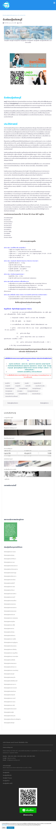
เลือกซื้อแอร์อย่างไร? (9, 438)
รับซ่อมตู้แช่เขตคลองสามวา (11, 566)
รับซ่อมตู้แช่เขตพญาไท (9, 677)
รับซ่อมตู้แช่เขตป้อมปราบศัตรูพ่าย (12, 719)
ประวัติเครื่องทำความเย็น (10, 469)
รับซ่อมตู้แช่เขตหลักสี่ (9, 583)
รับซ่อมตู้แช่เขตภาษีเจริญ (10, 649)
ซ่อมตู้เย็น (27, 383)
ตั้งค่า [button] (4, 827)
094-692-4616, (21, 756)
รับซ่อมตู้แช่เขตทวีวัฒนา (10, 559)
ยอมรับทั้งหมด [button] (10, 827)
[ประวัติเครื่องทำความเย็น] (27, 474)
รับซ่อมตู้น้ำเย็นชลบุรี (36, 388)
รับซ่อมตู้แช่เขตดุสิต (9, 712)
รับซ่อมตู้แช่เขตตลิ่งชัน (9, 660)
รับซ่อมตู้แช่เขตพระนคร (9, 716)
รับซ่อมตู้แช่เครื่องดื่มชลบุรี (32, 391)
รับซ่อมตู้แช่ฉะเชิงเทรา (12, 403)
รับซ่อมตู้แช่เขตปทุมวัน (9, 695)
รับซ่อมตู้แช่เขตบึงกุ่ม (9, 632)
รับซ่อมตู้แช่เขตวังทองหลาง (11, 569)
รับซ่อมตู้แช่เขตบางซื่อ (9, 625)
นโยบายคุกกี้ (5, 825)
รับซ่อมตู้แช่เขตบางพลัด (10, 639)
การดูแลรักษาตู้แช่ (8, 417)
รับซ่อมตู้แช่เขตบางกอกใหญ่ (11, 670)
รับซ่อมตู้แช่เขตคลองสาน (10, 663)
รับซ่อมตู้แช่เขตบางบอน (10, 552)
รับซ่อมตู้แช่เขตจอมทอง (10, 604)
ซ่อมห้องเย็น (28, 386)
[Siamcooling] (6, 5)
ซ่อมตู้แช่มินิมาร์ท (7, 775)
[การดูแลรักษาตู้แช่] (27, 422)
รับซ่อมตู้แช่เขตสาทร (9, 628)
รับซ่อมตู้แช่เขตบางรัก (9, 705)
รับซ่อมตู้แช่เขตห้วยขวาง (10, 667)
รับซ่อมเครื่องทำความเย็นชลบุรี (11, 396)
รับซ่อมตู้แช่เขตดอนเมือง (10, 600)
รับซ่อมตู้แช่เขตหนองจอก (10, 709)
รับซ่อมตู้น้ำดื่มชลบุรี (23, 388)
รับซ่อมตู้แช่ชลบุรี (8, 391)
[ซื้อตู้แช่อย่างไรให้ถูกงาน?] (27, 432)
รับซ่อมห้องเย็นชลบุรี (36, 393)
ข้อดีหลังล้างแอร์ (8, 459)
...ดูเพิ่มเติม (6, 479)
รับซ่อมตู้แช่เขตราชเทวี (9, 597)
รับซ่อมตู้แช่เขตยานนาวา (10, 684)
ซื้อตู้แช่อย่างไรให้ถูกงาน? (10, 428)
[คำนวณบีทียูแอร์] (27, 453)
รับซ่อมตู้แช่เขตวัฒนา (9, 590)
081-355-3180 (31, 756)
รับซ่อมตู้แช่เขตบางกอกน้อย (11, 656)
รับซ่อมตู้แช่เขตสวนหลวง (10, 607)
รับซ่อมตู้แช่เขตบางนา (9, 562)
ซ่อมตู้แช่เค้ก (7, 386)
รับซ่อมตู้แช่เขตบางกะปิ (9, 698)
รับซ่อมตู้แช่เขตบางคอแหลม (11, 618)
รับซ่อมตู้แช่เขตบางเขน (9, 702)
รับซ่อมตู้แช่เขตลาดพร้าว (10, 594)
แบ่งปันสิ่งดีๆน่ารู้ (10, 413)
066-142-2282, (12, 756)
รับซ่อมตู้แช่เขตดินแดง (9, 635)
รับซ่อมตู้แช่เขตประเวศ (9, 614)
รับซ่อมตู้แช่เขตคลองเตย (10, 611)
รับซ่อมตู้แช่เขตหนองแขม (10, 646)
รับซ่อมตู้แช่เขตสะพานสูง (10, 573)
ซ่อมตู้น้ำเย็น (17, 383)
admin (20, 23)
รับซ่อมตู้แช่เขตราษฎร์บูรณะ (11, 642)
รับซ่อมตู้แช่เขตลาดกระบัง (10, 688)
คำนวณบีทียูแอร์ (8, 449)
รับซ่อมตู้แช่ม (19, 391)
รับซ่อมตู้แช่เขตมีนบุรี (9, 723)
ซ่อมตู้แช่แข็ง (17, 386)
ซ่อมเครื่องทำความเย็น (40, 386)
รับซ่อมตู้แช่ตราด (44, 403)
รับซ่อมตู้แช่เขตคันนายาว (10, 576)
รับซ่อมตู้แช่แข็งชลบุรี (23, 393)
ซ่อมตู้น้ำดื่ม (7, 383)
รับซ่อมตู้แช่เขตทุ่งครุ (9, 555)
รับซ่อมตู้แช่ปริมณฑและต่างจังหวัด (14, 15)
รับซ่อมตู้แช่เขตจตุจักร (9, 621)
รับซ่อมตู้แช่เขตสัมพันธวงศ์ (10, 681)
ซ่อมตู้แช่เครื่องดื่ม (37, 383)
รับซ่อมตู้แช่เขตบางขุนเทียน (11, 653)
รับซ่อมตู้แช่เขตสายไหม (9, 580)
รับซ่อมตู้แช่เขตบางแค (9, 587)
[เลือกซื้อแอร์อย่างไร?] (27, 443)
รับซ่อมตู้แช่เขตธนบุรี (9, 674)
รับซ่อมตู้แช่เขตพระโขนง (10, 691)
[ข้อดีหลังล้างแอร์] (27, 464)
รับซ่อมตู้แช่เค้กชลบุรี (9, 393)
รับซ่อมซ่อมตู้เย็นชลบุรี (9, 388)
